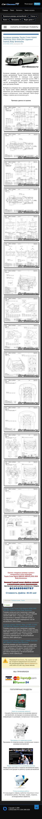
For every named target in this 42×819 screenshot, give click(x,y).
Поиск (12, 10)
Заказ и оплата (29, 10)
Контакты (19, 10)
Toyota (23, 600)
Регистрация (29, 4)
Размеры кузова (15, 600)
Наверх (36, 807)
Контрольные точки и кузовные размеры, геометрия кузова (5, 809)
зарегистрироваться (30, 663)
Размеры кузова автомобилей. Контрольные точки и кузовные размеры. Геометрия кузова (10, 4)
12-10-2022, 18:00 (8, 43)
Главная (5, 10)
